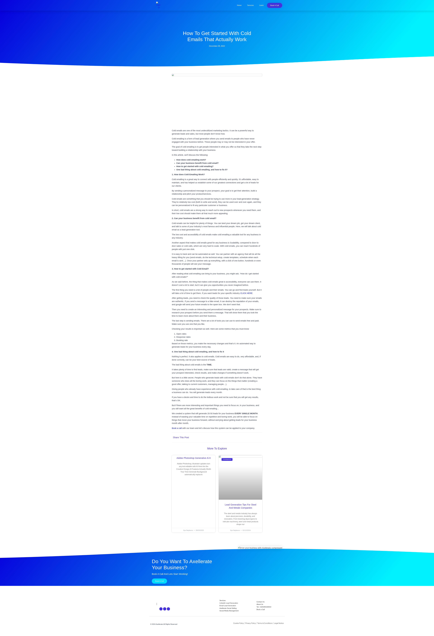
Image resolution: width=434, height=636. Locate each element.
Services (250, 5)
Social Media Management (229, 611)
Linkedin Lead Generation (228, 603)
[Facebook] (164, 608)
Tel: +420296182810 (264, 607)
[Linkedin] (161, 608)
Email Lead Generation (227, 606)
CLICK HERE (246, 293)
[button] (237, 437)
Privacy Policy (250, 623)
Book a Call (261, 609)
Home (239, 5)
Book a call (177, 428)
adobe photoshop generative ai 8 (194, 458)
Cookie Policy (238, 623)
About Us (260, 604)
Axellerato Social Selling (228, 608)
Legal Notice (279, 623)
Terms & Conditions (264, 623)
